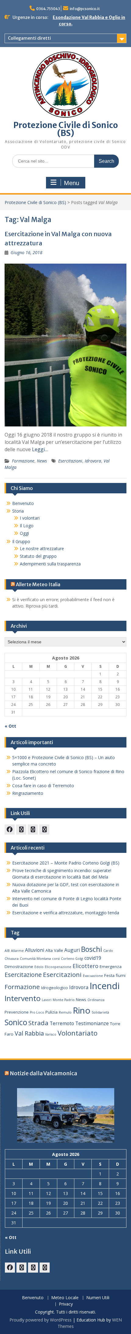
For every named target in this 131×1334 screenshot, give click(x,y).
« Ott (10, 726)
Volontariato (77, 1033)
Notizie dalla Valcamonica (43, 1073)
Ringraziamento (27, 793)
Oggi (24, 533)
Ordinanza (95, 1000)
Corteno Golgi (72, 958)
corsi (56, 958)
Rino (81, 1010)
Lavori (46, 1000)
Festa (109, 975)
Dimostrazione (19, 966)
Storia (18, 511)
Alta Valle (54, 950)
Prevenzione (17, 1012)
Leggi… (40, 449)
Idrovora (93, 461)
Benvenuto (23, 503)
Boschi (91, 949)
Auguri (72, 950)
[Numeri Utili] (44, 829)
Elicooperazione (58, 967)
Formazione (23, 461)
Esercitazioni (70, 461)
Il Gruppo (21, 541)
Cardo (108, 950)
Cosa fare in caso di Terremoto (43, 785)
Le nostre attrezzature (42, 548)
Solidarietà (100, 1012)
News (42, 461)
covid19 (92, 958)
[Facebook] (10, 829)
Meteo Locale (65, 1298)
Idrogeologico (54, 987)
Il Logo (27, 525)
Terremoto (62, 1023)
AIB (7, 950)
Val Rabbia (29, 1033)
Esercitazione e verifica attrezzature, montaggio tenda (65, 913)
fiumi (121, 975)
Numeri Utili (97, 1298)
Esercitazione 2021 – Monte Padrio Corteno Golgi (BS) (65, 863)
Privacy (66, 1304)
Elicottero (85, 966)
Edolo (39, 967)
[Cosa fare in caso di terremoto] (21, 829)
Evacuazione (93, 976)
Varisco (50, 1034)
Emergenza (111, 966)
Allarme (17, 950)
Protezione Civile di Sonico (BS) (65, 129)
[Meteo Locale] (33, 829)
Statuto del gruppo (38, 556)
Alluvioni (34, 950)
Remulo (65, 1012)
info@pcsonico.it (85, 8)
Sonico (16, 1022)
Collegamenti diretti (29, 38)
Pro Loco (37, 1012)
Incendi (105, 986)
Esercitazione (23, 974)
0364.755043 (48, 8)
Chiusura (12, 958)
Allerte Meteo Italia (38, 584)
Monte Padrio (64, 1000)
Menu (71, 183)
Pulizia (51, 1012)
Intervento (23, 998)
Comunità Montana (35, 958)
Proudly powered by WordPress (40, 1320)
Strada (38, 1022)
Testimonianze (92, 1023)
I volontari (30, 518)
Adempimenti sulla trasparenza (50, 564)
